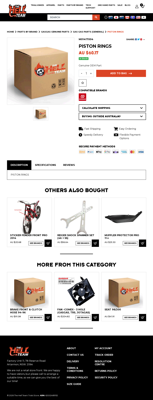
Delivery (73, 361)
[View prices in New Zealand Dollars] (121, 17)
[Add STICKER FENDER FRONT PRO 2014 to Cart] (48, 243)
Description (19, 165)
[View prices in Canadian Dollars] (127, 17)
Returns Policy (106, 371)
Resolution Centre (103, 363)
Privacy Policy (77, 377)
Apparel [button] (50, 5)
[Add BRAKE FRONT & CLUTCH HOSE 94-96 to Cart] (48, 317)
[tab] (19, 165)
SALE (119, 5)
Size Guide (74, 384)
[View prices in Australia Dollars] (110, 17)
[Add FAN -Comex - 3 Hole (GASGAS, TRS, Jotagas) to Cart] (95, 317)
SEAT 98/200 (113, 309)
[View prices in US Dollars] (138, 17)
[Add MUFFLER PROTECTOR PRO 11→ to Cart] (142, 243)
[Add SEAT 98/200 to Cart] (142, 317)
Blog (127, 5)
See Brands (36, 243)
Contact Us (75, 354)
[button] (83, 83)
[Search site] (96, 17)
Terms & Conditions (75, 369)
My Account (103, 348)
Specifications (45, 165)
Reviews (69, 165)
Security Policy (106, 377)
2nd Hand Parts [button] (106, 5)
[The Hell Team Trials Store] (17, 11)
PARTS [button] (61, 5)
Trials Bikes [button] (37, 5)
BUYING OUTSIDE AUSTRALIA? (101, 116)
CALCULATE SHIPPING (96, 108)
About (71, 348)
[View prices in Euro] (132, 17)
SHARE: (130, 39)
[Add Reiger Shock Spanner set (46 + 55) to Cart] (95, 243)
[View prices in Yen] (116, 17)
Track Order (104, 354)
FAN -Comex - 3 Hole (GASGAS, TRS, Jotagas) (73, 311)
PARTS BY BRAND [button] (74, 5)
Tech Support (90, 6)
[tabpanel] (29, 222)
